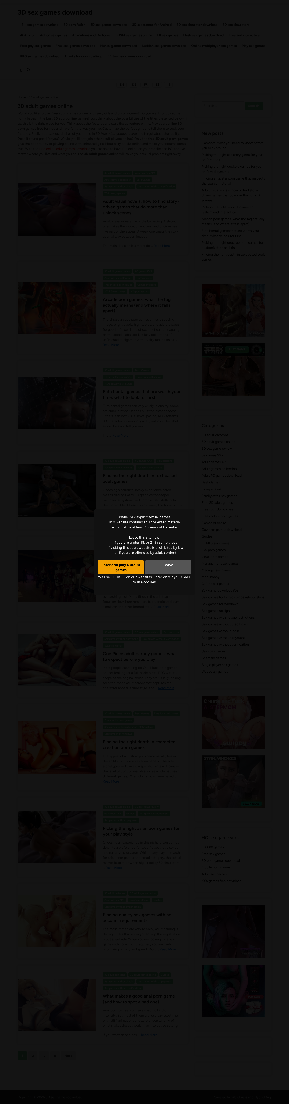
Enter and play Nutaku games (121, 567)
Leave (168, 564)
